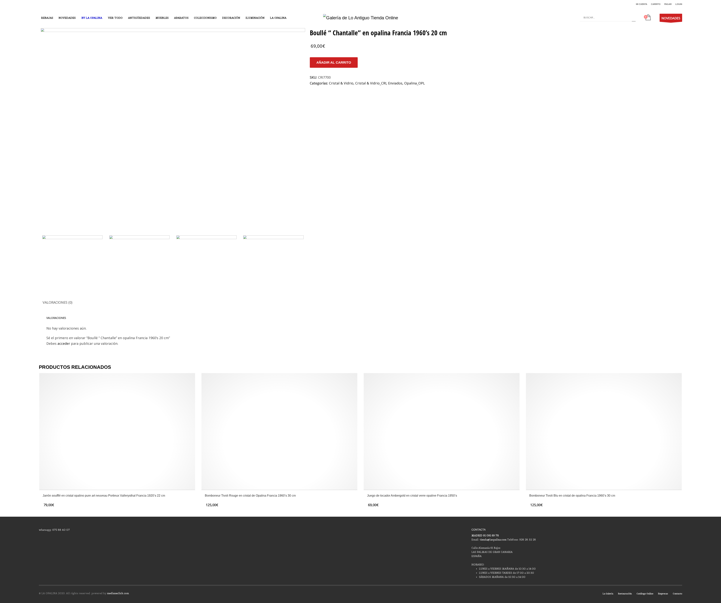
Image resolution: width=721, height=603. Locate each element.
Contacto (677, 593)
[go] (634, 17)
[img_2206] (173, 127)
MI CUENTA (641, 4)
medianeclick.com (118, 593)
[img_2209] (273, 258)
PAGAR (668, 4)
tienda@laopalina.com (493, 539)
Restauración (625, 593)
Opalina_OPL (414, 83)
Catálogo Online (645, 593)
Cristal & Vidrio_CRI (370, 83)
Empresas (663, 593)
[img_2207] (139, 258)
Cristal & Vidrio (341, 83)
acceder (63, 343)
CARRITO (656, 4)
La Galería (608, 593)
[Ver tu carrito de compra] (648, 17)
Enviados (395, 83)
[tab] (57, 302)
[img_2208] (206, 258)
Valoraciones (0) (57, 302)
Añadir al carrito (333, 62)
